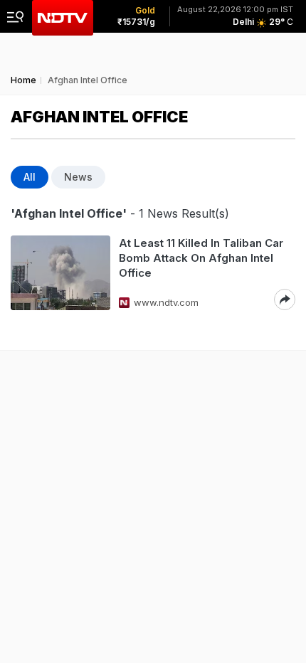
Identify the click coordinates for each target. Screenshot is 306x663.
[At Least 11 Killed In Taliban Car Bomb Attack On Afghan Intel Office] (60, 272)
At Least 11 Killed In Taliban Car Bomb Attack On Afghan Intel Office (201, 258)
